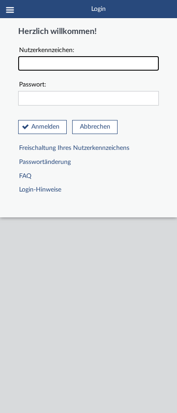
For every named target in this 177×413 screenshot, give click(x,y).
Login (98, 9)
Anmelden (45, 127)
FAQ (25, 176)
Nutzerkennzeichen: (46, 50)
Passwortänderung (45, 162)
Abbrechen (95, 127)
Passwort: (32, 85)
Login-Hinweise (40, 190)
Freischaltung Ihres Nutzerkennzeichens (74, 148)
